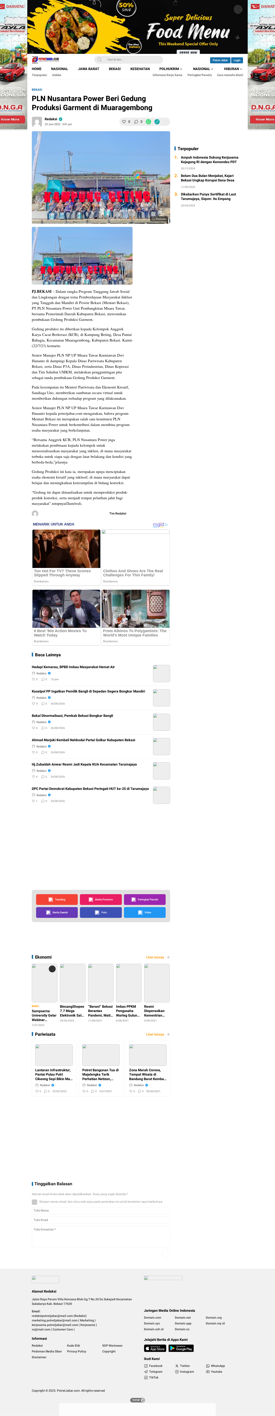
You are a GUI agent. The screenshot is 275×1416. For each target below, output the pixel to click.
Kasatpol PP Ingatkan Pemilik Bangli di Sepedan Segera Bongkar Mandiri (88, 691)
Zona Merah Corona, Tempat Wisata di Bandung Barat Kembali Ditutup (147, 1074)
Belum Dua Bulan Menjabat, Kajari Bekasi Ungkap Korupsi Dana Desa (207, 178)
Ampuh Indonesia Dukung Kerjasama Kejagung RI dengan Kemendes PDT (209, 159)
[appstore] (155, 1348)
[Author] (37, 122)
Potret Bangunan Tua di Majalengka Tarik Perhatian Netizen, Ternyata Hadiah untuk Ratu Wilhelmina (100, 1074)
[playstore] (181, 1348)
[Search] (100, 59)
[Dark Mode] (200, 59)
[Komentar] (136, 121)
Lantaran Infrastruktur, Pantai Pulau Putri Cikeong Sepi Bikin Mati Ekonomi (53, 1074)
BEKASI (37, 89)
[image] (161, 673)
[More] (165, 121)
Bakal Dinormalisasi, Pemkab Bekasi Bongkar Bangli (72, 716)
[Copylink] (157, 121)
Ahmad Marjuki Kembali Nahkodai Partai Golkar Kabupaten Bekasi (83, 740)
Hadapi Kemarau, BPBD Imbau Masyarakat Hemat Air (73, 667)
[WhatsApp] (148, 121)
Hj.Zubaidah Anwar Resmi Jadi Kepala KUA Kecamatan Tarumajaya (84, 764)
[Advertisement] (176, 293)
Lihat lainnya (155, 957)
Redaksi (51, 119)
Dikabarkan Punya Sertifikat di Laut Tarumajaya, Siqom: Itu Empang (208, 196)
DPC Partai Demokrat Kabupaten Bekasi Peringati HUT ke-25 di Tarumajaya (90, 789)
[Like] (124, 121)
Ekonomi (43, 957)
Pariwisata (45, 1034)
